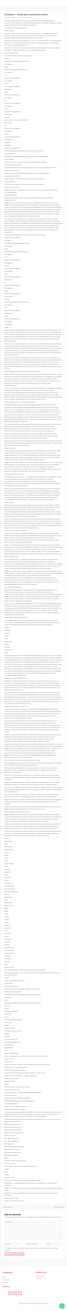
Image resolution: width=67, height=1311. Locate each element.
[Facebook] (10, 1293)
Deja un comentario (10, 17)
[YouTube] (20, 1293)
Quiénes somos (40, 1276)
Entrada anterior (7, 1207)
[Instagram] (15, 1293)
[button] (62, 1306)
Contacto (38, 1278)
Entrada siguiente (59, 1207)
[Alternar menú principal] (63, 3)
